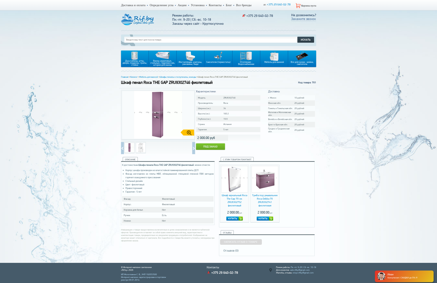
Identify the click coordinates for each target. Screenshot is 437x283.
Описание (130, 159)
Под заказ (210, 146)
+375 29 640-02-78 (279, 4)
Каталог (134, 77)
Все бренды (243, 5)
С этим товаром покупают (237, 159)
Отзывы (227, 232)
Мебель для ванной (148, 77)
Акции (182, 5)
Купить (232, 218)
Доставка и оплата (133, 5)
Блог (229, 5)
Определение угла (161, 5)
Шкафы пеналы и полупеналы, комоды (178, 77)
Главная (124, 77)
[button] (191, 115)
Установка (198, 5)
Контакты (215, 5)
